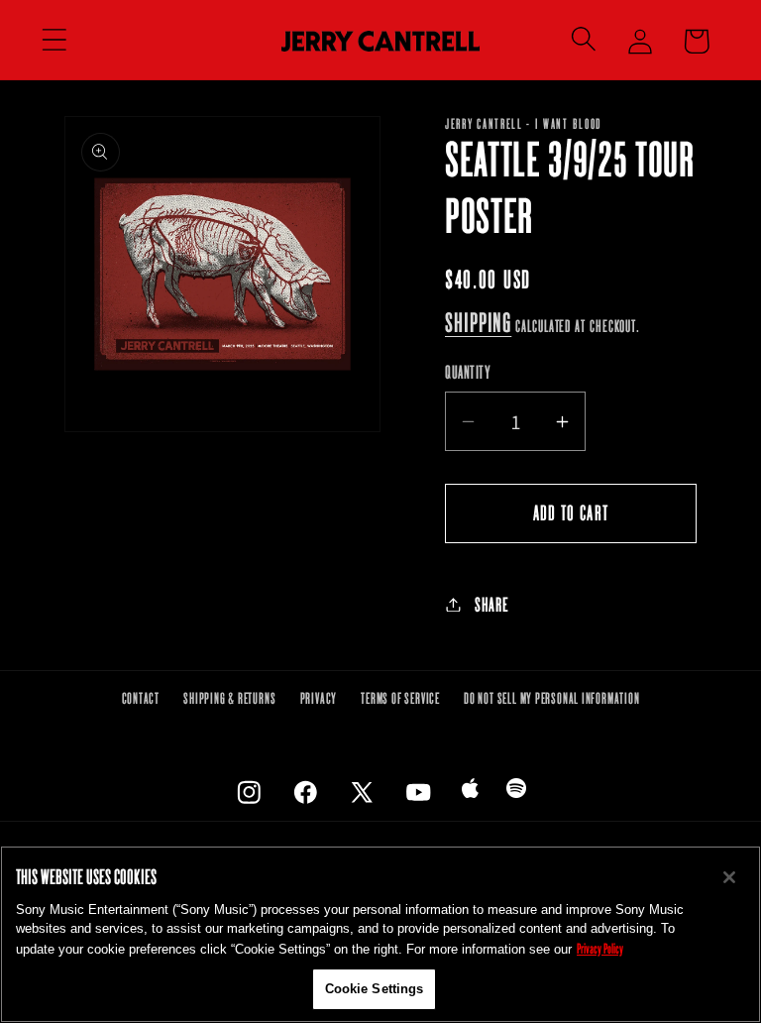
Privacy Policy (600, 948)
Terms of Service (400, 698)
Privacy (318, 698)
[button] (54, 40)
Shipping (478, 322)
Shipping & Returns (229, 698)
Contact (141, 698)
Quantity (467, 372)
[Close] (729, 877)
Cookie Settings (374, 988)
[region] (380, 934)
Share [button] (492, 604)
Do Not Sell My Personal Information (551, 698)
